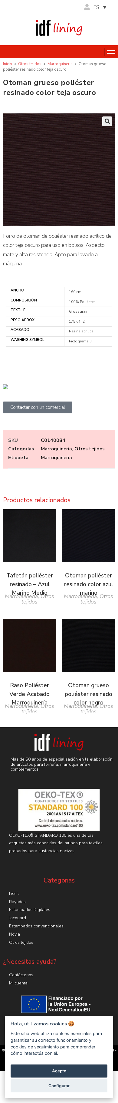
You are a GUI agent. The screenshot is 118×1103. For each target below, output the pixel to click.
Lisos (14, 893)
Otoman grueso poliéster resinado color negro (88, 694)
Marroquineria (60, 64)
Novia (14, 934)
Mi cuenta (18, 983)
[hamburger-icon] (111, 52)
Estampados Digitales (29, 910)
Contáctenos (21, 975)
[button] (107, 121)
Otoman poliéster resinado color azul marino (88, 584)
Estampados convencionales (36, 926)
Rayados (17, 902)
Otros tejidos (29, 64)
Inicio (7, 64)
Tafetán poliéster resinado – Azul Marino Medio (29, 584)
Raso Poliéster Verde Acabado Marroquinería (29, 694)
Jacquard (17, 918)
